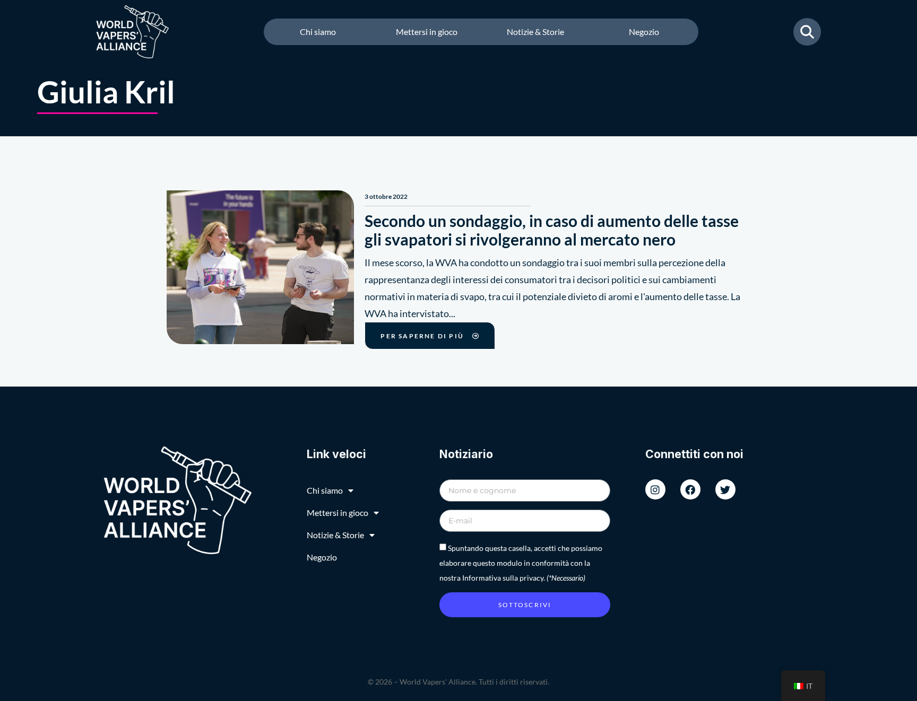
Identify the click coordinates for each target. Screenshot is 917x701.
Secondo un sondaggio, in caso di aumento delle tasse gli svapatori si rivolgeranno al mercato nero (552, 230)
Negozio (644, 32)
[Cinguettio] (725, 489)
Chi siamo (318, 32)
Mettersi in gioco (426, 32)
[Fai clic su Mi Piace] (690, 489)
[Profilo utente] (655, 489)
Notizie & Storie (535, 32)
